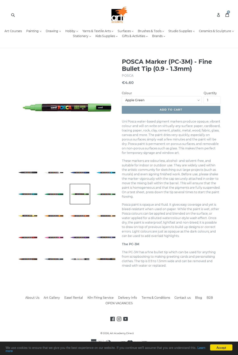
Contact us (182, 297)
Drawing (54, 31)
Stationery (83, 36)
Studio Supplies (182, 31)
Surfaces (126, 31)
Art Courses (13, 31)
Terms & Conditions (155, 297)
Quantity (210, 93)
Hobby (72, 31)
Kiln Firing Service (100, 297)
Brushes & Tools (152, 31)
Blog (198, 297)
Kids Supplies (107, 36)
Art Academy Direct (122, 333)
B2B (210, 297)
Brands (159, 36)
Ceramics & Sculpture (217, 31)
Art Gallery (52, 297)
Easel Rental (73, 297)
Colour (127, 93)
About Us (32, 297)
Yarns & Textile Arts (98, 31)
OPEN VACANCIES (119, 303)
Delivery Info (127, 297)
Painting (34, 31)
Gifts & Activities (135, 36)
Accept (221, 347)
